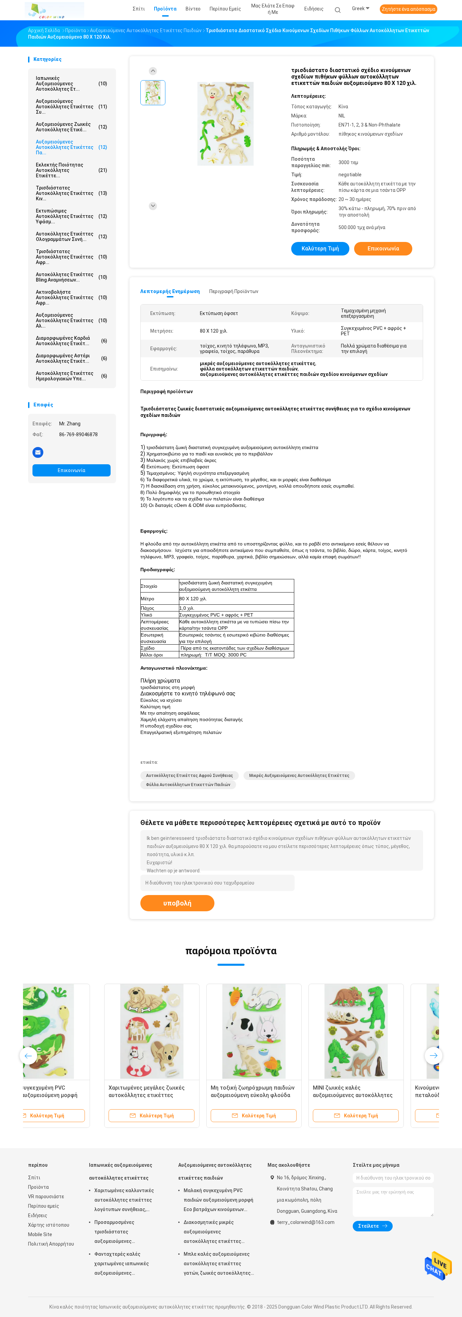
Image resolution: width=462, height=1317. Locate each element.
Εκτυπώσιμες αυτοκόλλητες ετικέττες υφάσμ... (71, 216)
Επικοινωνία (71, 470)
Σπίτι (34, 1177)
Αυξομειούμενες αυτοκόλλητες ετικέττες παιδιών (215, 1171)
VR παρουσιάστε (46, 1196)
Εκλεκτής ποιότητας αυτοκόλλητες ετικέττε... (71, 170)
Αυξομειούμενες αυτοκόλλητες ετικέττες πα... (71, 147)
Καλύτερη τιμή (320, 248)
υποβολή (177, 903)
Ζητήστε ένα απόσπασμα (408, 9)
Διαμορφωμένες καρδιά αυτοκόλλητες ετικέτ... (71, 340)
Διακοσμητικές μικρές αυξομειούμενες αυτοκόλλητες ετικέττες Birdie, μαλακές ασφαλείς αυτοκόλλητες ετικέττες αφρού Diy (212, 1233)
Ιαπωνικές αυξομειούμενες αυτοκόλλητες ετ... (71, 83)
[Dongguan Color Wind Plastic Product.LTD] (54, 10)
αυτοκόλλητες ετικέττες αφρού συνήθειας (189, 775)
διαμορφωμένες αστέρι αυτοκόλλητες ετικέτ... (71, 358)
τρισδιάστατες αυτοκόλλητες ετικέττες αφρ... (71, 257)
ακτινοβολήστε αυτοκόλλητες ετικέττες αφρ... (71, 297)
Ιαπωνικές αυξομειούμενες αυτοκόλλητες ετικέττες (120, 1171)
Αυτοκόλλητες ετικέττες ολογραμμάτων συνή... (71, 236)
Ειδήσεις (37, 1215)
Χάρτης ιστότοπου (48, 1225)
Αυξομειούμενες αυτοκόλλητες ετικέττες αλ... (71, 320)
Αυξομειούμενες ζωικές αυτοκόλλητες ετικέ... (71, 126)
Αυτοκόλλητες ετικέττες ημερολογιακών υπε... (71, 376)
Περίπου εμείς (43, 1206)
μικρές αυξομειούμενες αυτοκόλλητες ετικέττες (299, 775)
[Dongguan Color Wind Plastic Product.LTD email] (37, 452)
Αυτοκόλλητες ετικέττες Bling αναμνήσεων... (71, 277)
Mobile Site (40, 1234)
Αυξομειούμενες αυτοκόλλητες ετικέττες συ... (71, 106)
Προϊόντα (38, 1187)
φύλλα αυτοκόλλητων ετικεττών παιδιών (188, 784)
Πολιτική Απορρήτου (51, 1244)
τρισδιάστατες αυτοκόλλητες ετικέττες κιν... (71, 193)
